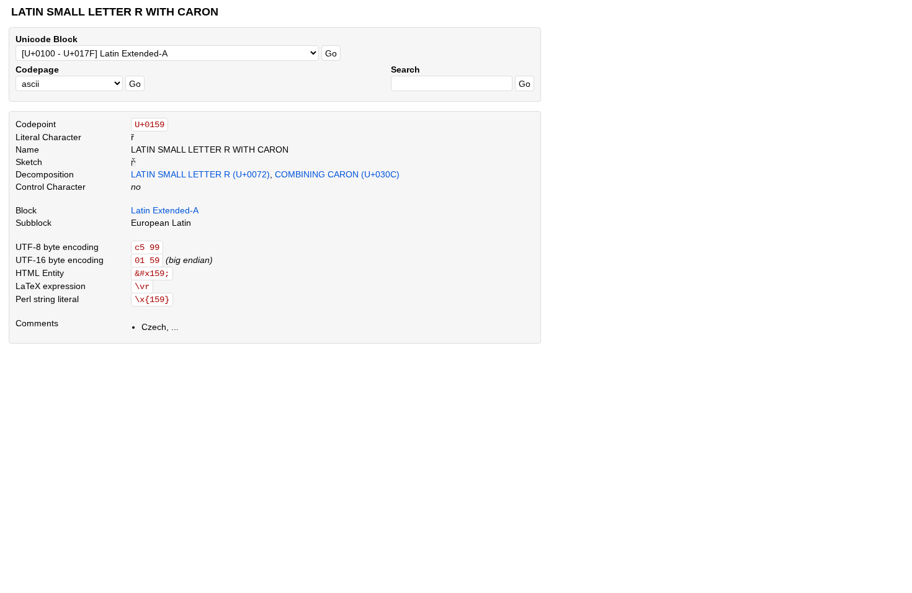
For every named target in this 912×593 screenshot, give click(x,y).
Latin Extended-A (165, 210)
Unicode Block (47, 39)
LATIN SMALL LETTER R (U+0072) (200, 174)
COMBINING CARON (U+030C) (337, 174)
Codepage (37, 69)
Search (405, 69)
